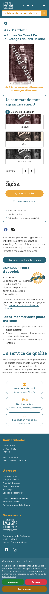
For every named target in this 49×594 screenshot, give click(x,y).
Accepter (13, 582)
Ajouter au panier (24, 193)
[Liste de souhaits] (28, 6)
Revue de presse (11, 486)
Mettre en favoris (24, 201)
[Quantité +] (32, 171)
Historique (8, 489)
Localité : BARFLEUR (12, 284)
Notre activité (10, 476)
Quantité (10, 170)
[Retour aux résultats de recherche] (6, 23)
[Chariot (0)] (32, 6)
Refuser (36, 582)
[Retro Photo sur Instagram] (15, 550)
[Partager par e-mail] (13, 230)
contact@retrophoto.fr (14, 460)
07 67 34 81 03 (14, 457)
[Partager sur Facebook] (6, 230)
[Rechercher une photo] (44, 13)
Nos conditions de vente (15, 498)
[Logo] (7, 5)
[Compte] (24, 6)
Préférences (24, 589)
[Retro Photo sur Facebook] (7, 550)
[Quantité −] (20, 171)
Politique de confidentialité (16, 505)
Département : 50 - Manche (17, 280)
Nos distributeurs (11, 482)
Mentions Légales (12, 501)
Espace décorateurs (13, 492)
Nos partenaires (11, 479)
